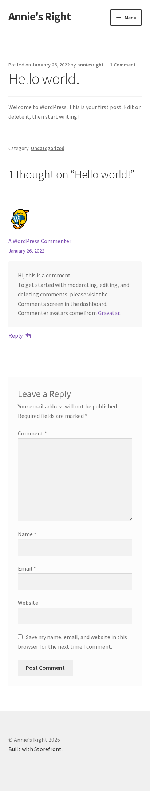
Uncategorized (47, 148)
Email (27, 568)
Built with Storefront (35, 749)
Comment (32, 433)
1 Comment (123, 64)
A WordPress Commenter (39, 241)
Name (27, 534)
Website (28, 602)
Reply (15, 335)
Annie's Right (39, 16)
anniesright (90, 64)
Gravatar (108, 312)
